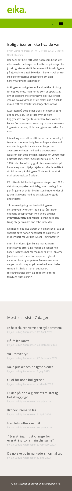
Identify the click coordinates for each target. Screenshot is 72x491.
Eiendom (59, 50)
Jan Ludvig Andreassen (21, 50)
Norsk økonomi (15, 55)
